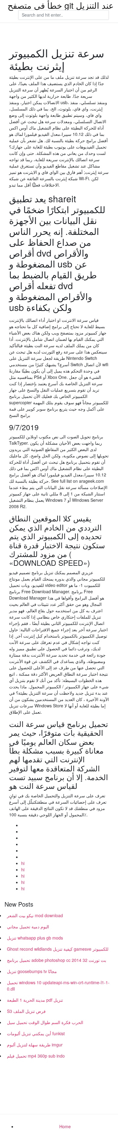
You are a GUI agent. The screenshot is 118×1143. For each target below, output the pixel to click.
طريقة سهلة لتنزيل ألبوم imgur (35, 1045)
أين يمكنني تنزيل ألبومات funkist (36, 1033)
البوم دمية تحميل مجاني (28, 927)
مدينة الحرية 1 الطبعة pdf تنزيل (35, 1000)
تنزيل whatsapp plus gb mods (35, 938)
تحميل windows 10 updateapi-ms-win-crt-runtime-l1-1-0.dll (58, 985)
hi (23, 863)
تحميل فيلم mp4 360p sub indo (36, 1056)
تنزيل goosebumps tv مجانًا (32, 971)
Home (65, 1126)
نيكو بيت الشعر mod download (35, 915)
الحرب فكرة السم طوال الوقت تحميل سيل (45, 1022)
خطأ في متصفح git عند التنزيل (61, 5)
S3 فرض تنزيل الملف (26, 1011)
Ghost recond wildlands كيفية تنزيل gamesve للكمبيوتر (57, 949)
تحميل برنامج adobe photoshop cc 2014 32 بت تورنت (56, 960)
